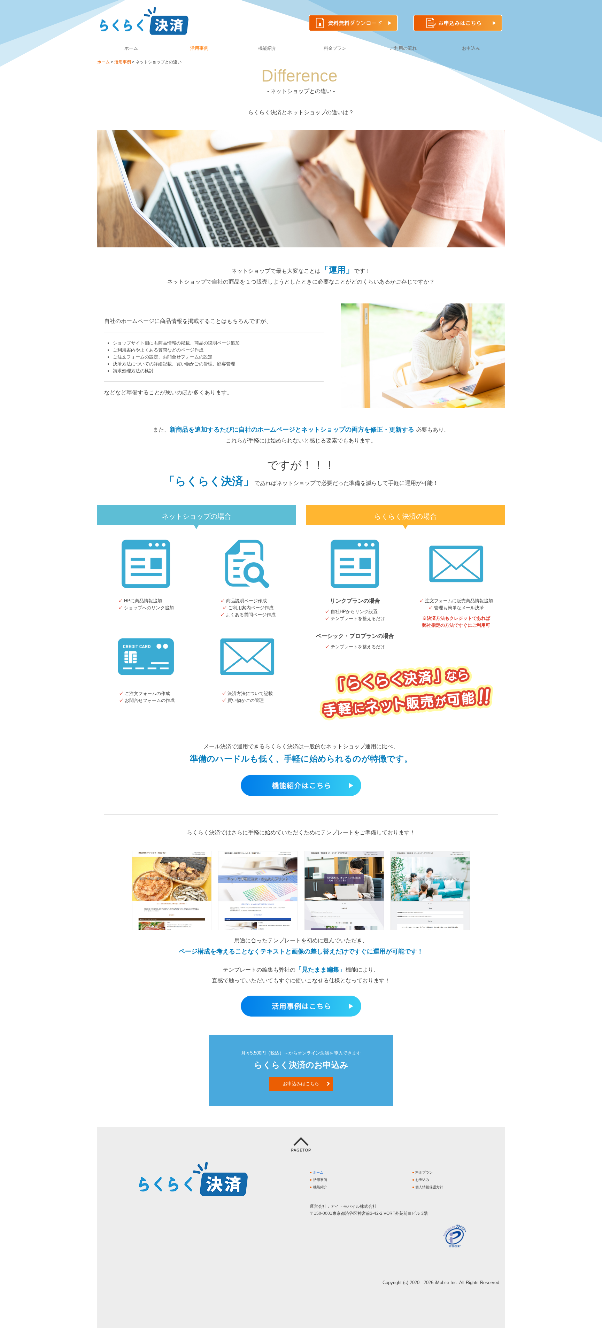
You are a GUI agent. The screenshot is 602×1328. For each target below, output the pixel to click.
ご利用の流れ (403, 48)
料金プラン (335, 48)
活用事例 (199, 48)
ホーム (131, 48)
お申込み (471, 48)
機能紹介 (267, 48)
